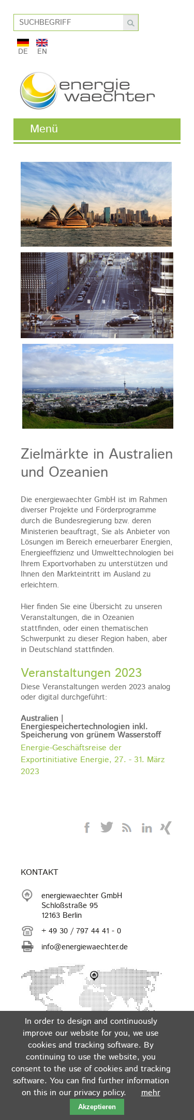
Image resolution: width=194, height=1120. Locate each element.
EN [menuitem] (42, 50)
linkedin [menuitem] (146, 828)
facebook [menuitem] (87, 828)
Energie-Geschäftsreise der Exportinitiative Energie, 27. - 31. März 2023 (93, 760)
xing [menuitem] (166, 828)
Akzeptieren (97, 1107)
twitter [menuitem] (107, 828)
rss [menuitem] (127, 828)
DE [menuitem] (23, 50)
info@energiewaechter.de (84, 947)
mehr (150, 1093)
